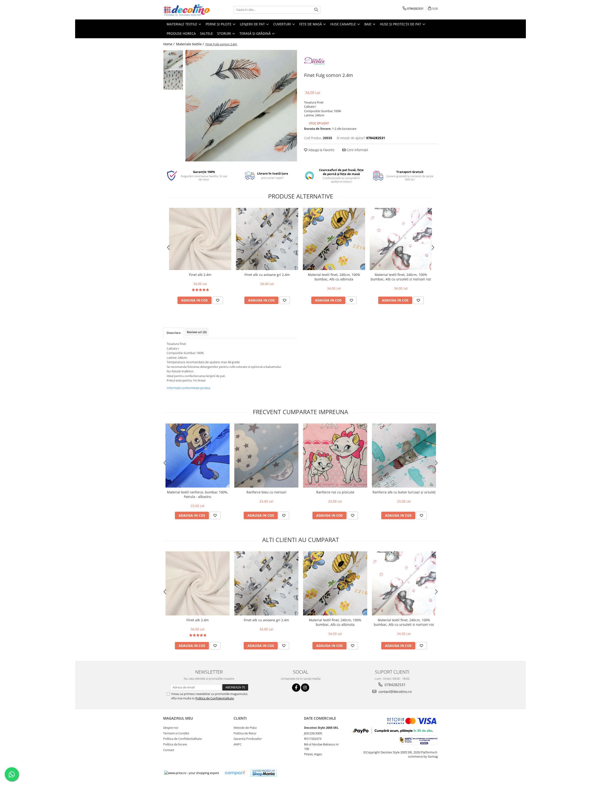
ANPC (238, 744)
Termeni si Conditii (176, 733)
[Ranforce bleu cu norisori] (266, 456)
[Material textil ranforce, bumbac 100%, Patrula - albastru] (198, 456)
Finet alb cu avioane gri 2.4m (267, 274)
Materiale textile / (190, 44)
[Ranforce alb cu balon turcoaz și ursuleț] (404, 456)
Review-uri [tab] (197, 332)
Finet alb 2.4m (200, 274)
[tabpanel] (241, 105)
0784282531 (395, 684)
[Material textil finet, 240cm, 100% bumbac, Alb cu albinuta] (334, 239)
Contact (168, 750)
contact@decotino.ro (395, 691)
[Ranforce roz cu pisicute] (335, 456)
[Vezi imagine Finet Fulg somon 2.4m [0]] (173, 60)
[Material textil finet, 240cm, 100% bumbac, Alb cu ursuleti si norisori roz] (401, 239)
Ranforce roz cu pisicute (335, 492)
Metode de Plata (245, 727)
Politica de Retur (245, 733)
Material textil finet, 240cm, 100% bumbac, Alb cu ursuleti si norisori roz (401, 276)
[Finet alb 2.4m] (200, 239)
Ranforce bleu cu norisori (266, 492)
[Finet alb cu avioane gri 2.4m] (267, 239)
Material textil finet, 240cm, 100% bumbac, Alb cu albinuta (334, 276)
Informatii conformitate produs (188, 388)
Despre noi (170, 727)
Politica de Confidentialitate (214, 698)
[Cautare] (316, 10)
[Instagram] (305, 687)
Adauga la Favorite (321, 150)
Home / (169, 44)
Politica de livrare (175, 744)
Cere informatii (357, 150)
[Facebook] (296, 687)
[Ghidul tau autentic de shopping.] (234, 773)
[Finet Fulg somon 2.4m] (241, 105)
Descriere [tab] (174, 333)
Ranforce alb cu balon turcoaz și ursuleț (404, 492)
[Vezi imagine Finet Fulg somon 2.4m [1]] (173, 80)
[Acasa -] (186, 10)
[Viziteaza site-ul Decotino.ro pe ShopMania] (263, 773)
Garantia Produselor (248, 738)
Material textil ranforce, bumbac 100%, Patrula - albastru (197, 494)
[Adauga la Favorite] (217, 300)
